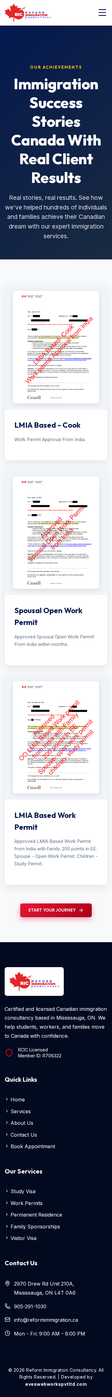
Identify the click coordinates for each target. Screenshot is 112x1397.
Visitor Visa (22, 1238)
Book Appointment (32, 1146)
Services (20, 1111)
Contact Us (23, 1135)
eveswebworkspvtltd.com (56, 1384)
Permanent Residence (35, 1215)
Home (17, 1099)
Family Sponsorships (34, 1226)
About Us (21, 1123)
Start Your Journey (52, 910)
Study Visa (22, 1191)
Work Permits (26, 1203)
